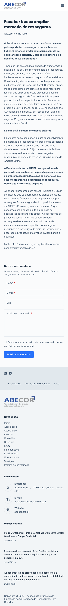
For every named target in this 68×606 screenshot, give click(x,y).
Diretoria (9, 442)
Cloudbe (9, 602)
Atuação (8, 434)
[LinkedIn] (5, 373)
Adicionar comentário (19, 313)
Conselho (9, 438)
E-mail (10, 292)
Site (8, 302)
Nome (10, 282)
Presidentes (11, 453)
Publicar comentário (19, 354)
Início (7, 422)
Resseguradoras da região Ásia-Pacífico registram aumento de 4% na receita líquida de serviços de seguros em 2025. (31, 554)
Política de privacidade (37, 383)
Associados (14, 383)
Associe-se (10, 430)
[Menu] (62, 5)
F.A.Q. (57, 383)
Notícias (23, 34)
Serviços (9, 461)
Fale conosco (11, 449)
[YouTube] (10, 373)
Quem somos (11, 457)
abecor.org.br (21, 511)
